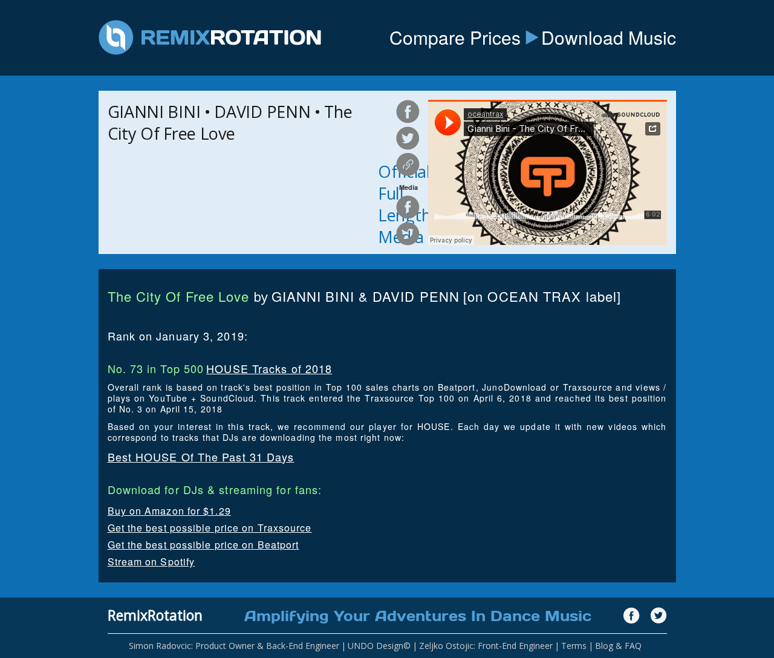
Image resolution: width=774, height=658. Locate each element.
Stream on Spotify (151, 561)
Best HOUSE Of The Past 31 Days (201, 456)
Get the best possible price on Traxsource (210, 528)
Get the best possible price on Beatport (203, 545)
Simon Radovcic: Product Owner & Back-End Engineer (234, 645)
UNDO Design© (379, 645)
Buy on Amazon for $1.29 (169, 511)
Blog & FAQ (618, 645)
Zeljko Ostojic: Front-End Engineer (486, 645)
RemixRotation (155, 615)
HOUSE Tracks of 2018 (269, 368)
